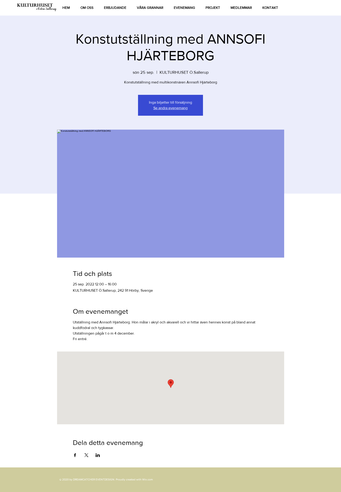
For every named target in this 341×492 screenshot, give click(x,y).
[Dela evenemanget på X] (86, 455)
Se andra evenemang (170, 108)
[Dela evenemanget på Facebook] (75, 455)
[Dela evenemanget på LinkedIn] (98, 455)
